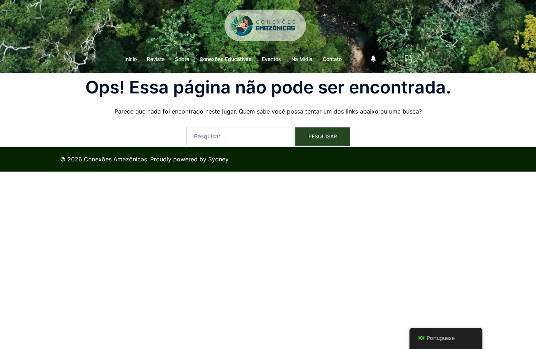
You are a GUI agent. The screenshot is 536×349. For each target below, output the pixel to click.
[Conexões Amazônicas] (268, 27)
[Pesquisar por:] (240, 136)
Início (130, 59)
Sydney (218, 159)
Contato (332, 59)
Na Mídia (301, 59)
